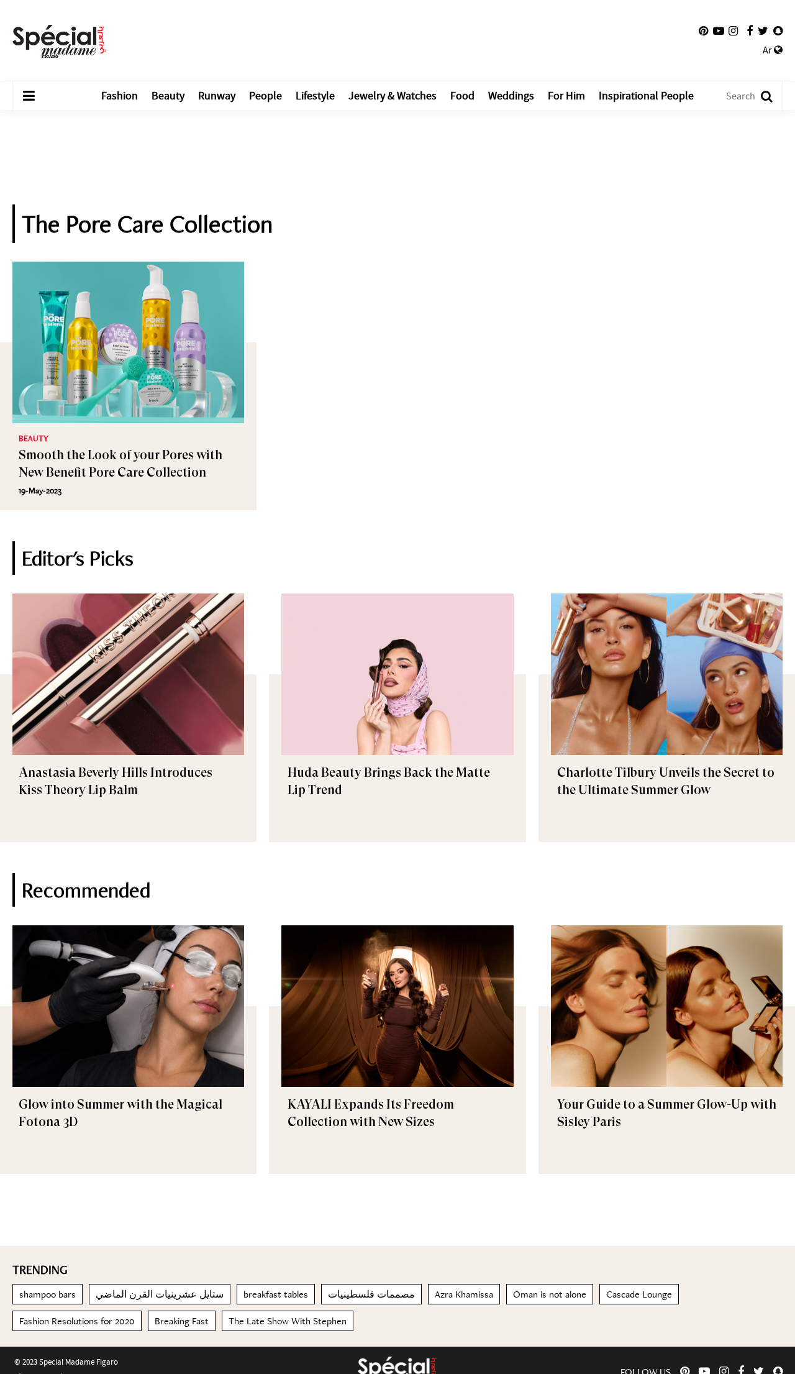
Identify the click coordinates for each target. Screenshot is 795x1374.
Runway (216, 96)
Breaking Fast (182, 1320)
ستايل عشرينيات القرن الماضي (160, 1294)
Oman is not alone (549, 1294)
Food (462, 96)
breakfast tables (275, 1294)
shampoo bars (47, 1294)
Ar (768, 50)
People (265, 96)
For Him (566, 96)
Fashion (119, 96)
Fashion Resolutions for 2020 (77, 1320)
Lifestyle (315, 96)
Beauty (168, 96)
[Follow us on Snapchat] (778, 31)
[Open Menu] (28, 96)
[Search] (760, 96)
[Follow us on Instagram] (733, 31)
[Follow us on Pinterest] (703, 31)
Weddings (511, 96)
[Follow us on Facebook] (750, 31)
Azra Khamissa (464, 1294)
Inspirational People (646, 96)
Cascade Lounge (639, 1294)
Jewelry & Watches (392, 96)
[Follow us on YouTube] (718, 31)
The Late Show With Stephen (288, 1320)
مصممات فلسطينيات (371, 1294)
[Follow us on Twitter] (763, 31)
